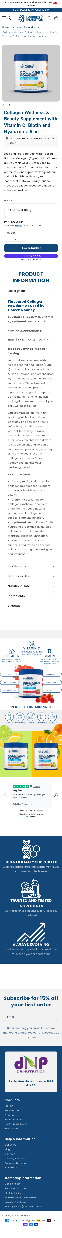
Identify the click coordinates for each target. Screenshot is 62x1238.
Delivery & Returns (16, 1158)
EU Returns (11, 1167)
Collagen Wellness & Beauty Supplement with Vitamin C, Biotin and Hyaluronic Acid (29, 34)
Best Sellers (11, 1128)
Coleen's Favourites (25, 27)
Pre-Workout (12, 1110)
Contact (10, 1154)
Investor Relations (15, 1202)
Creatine (10, 1115)
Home (5, 27)
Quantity (11, 232)
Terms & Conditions (17, 1188)
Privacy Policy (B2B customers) (23, 1206)
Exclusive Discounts (16, 1163)
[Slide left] (3, 105)
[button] (4, 18)
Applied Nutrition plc (22, 1215)
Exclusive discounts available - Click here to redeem (31, 4)
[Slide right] (9, 105)
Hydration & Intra (15, 1119)
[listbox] (31, 210)
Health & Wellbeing (16, 1124)
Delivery (18, 225)
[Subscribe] (54, 1017)
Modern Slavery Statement (21, 1197)
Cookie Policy (13, 1183)
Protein (9, 1105)
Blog (7, 1149)
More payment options (31, 259)
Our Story (10, 1144)
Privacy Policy (13, 1192)
